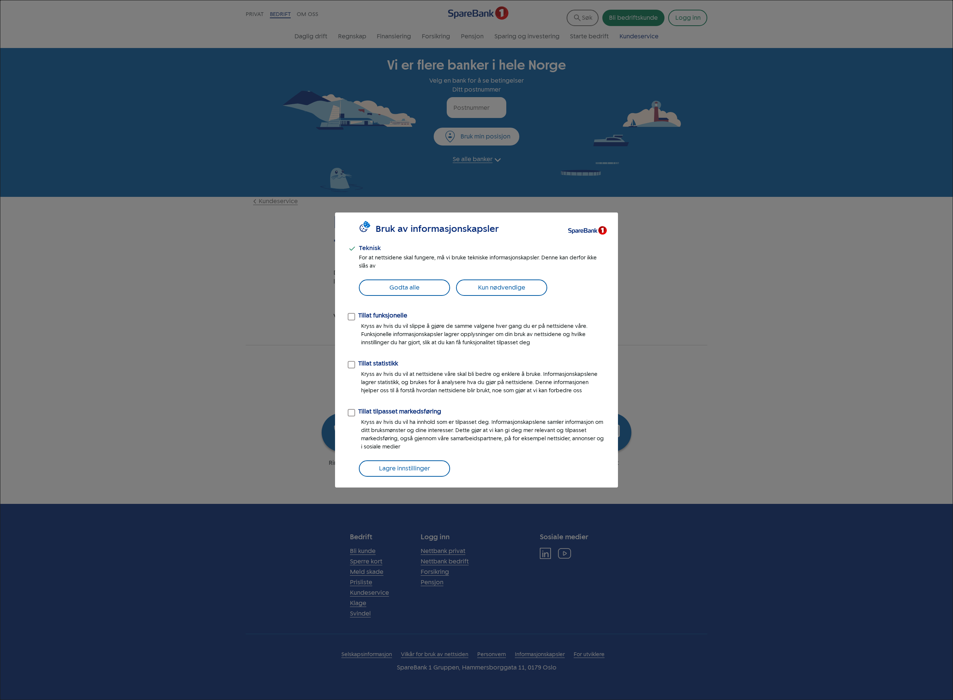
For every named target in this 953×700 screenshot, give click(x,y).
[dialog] (476, 350)
